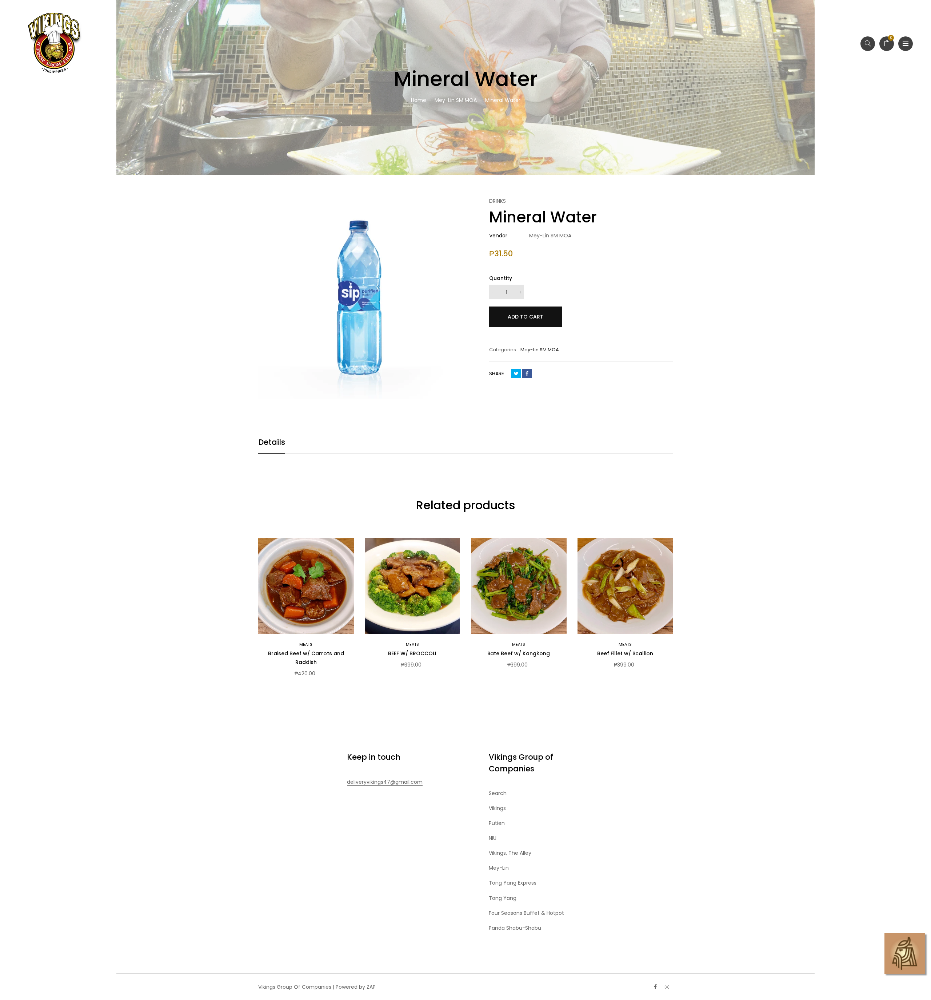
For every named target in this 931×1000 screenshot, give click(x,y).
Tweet (516, 373)
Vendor (498, 235)
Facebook (527, 373)
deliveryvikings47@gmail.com (385, 782)
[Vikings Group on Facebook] (655, 987)
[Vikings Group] (54, 43)
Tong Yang (502, 898)
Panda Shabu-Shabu (515, 928)
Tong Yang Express (512, 882)
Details (271, 442)
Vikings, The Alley (510, 853)
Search (498, 793)
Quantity (500, 278)
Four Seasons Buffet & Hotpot (526, 913)
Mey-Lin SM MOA (539, 349)
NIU (492, 838)
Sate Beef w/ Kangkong (518, 653)
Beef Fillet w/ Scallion (625, 653)
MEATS (305, 644)
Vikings (497, 808)
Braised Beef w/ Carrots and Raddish (306, 658)
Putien (497, 823)
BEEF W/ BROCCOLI (412, 653)
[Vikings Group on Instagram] (667, 987)
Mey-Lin (499, 867)
